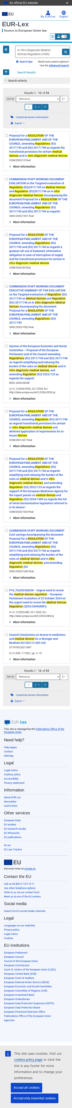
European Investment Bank (19, 994)
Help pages (10, 747)
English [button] (63, 16)
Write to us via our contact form (21, 892)
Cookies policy (12, 774)
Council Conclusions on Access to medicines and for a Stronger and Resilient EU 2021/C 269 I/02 (37, 638)
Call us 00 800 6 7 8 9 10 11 (19, 883)
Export (18, 123)
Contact (8, 751)
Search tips (26, 61)
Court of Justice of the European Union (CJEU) (30, 969)
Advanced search (59, 65)
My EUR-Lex (48, 16)
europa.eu (30, 868)
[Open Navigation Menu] (6, 49)
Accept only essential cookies (35, 1098)
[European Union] (12, 862)
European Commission (16, 965)
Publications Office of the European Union (27, 1015)
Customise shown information (32, 117)
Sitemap (8, 755)
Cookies (8, 938)
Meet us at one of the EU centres (22, 896)
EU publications (12, 837)
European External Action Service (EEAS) (26, 982)
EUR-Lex (15, 24)
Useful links (10, 805)
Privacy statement (14, 782)
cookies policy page (28, 1059)
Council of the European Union (21, 961)
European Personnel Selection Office (24, 1011)
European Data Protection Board (22, 1007)
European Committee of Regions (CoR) (25, 990)
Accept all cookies (26, 1087)
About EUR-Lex (12, 797)
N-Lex (7, 845)
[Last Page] (45, 107)
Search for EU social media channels (24, 911)
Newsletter (10, 801)
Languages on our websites (19, 925)
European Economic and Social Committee (28, 986)
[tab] (36, 81)
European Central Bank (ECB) (20, 973)
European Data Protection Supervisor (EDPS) (29, 1003)
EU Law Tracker (13, 849)
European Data (12, 820)
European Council (14, 956)
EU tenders (10, 824)
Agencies (9, 1020)
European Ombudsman (17, 999)
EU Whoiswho (12, 832)
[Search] (65, 52)
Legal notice (11, 770)
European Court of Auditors (19, 977)
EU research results (15, 828)
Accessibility (11, 778)
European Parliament (15, 952)
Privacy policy (11, 929)
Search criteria (17, 80)
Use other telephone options (20, 888)
